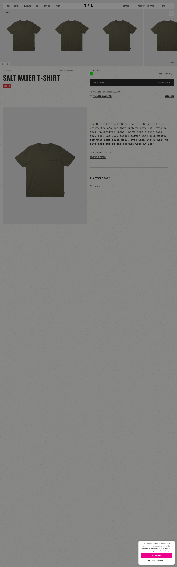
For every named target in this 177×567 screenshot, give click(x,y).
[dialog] (156, 553)
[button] (156, 560)
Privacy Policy (164, 551)
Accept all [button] (156, 555)
